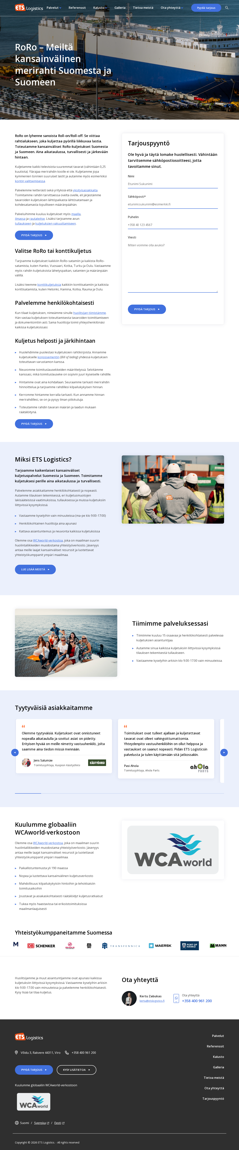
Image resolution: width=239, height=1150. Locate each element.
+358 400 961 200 (197, 1000)
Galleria (119, 8)
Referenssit (77, 8)
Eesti (57, 1123)
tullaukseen (23, 223)
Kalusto (98, 8)
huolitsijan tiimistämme (89, 313)
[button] (227, 8)
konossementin (48, 357)
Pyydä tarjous (206, 8)
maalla (75, 214)
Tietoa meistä (143, 8)
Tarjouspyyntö (213, 1099)
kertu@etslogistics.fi (152, 1001)
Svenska (40, 1123)
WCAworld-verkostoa (48, 540)
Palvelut (53, 8)
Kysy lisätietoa (74, 1070)
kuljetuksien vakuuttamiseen (55, 223)
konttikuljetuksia (49, 285)
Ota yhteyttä (170, 8)
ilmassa (20, 219)
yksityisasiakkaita (85, 190)
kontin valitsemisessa (30, 181)
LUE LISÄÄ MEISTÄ (33, 569)
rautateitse (37, 219)
